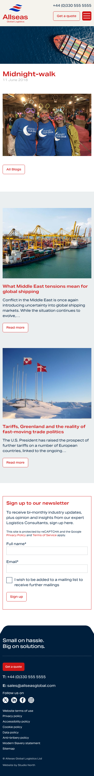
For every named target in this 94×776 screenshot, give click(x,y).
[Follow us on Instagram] (31, 700)
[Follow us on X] (6, 700)
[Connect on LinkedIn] (14, 700)
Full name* (16, 544)
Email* (12, 561)
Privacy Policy (16, 535)
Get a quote (66, 16)
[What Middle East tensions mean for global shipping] (47, 243)
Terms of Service (45, 535)
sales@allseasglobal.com (29, 685)
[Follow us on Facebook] (23, 700)
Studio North (26, 765)
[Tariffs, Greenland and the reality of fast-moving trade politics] (47, 383)
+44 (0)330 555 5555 (24, 677)
